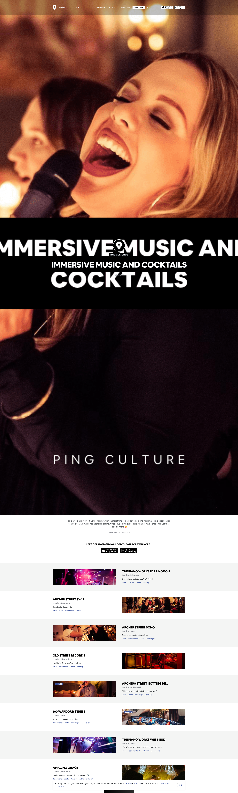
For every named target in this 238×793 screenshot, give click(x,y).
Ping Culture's (119, 254)
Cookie (128, 783)
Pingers (138, 7)
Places (113, 7)
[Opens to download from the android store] (179, 7)
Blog (150, 7)
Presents (125, 7)
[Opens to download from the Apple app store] (167, 7)
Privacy (137, 783)
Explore (101, 7)
